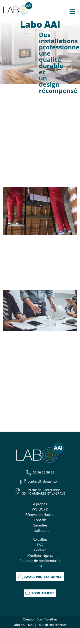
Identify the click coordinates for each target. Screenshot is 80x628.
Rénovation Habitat (40, 514)
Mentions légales (40, 555)
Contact (40, 550)
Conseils (40, 520)
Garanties (40, 525)
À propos (40, 504)
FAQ (40, 544)
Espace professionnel (43, 577)
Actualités (40, 539)
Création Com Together (40, 619)
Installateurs (40, 530)
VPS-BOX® (40, 509)
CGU (40, 566)
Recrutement (42, 593)
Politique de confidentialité (40, 560)
